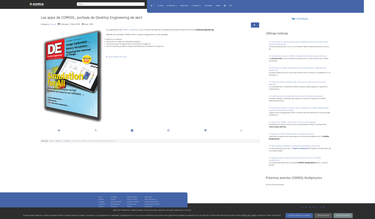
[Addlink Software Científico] (36, 4)
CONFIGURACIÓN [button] (323, 215)
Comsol (53, 24)
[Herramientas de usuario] (255, 25)
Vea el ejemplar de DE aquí (117, 57)
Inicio (100, 197)
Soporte (101, 206)
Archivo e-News (132, 199)
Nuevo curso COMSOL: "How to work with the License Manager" (293, 122)
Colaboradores (115, 204)
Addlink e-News (132, 197)
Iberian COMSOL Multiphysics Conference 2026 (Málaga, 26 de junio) (295, 146)
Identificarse (148, 206)
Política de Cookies (249, 215)
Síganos (129, 206)
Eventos (113, 199)
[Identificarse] (152, 6)
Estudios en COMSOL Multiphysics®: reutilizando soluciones (292, 134)
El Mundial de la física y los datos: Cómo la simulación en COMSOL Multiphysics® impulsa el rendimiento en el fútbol (298, 109)
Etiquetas (101, 202)
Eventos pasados (116, 202)
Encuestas (114, 206)
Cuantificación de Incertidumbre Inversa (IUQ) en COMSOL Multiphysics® (297, 96)
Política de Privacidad (151, 202)
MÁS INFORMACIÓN (343, 215)
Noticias (101, 199)
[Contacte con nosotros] (225, 5)
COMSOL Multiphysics (131, 30)
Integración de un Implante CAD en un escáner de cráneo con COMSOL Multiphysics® (295, 159)
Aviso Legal (148, 197)
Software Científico (133, 202)
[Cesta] (230, 5)
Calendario (114, 197)
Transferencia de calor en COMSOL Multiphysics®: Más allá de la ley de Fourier (299, 56)
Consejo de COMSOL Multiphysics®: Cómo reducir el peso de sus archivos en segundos (297, 83)
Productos (102, 204)
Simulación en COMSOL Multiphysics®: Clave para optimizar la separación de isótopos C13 (297, 69)
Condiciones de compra (152, 204)
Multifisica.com (131, 204)
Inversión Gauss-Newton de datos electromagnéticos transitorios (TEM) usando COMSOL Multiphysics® (298, 43)
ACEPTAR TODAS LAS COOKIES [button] (299, 215)
